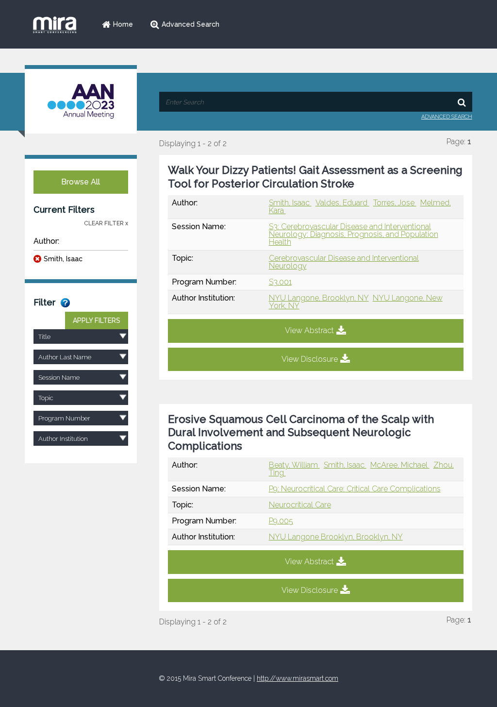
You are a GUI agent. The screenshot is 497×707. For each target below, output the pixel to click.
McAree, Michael (400, 465)
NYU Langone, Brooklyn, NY (319, 298)
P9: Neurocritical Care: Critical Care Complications (355, 488)
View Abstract (309, 330)
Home (123, 24)
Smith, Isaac (63, 259)
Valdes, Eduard (342, 202)
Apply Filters (96, 320)
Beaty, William (294, 465)
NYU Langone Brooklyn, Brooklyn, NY (336, 536)
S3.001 (280, 281)
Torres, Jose (394, 202)
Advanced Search (190, 24)
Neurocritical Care (300, 504)
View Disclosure (310, 359)
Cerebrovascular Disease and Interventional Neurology (344, 261)
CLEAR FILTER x (106, 223)
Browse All (80, 181)
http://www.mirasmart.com (297, 678)
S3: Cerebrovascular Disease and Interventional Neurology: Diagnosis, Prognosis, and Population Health (353, 234)
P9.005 (281, 520)
